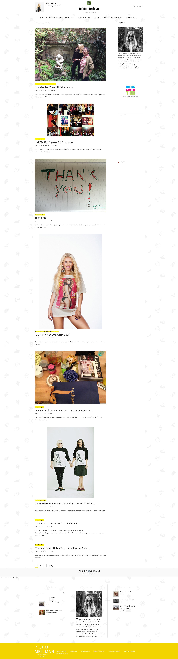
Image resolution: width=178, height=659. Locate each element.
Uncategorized (50, 84)
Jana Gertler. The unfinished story (54, 87)
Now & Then (58, 17)
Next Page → (52, 566)
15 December (44, 506)
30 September (45, 145)
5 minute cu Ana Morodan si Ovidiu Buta (58, 523)
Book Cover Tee (40, 331)
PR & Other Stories (99, 17)
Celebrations (69, 17)
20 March (44, 551)
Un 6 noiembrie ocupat (127, 600)
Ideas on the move (115, 17)
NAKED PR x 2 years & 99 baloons (54, 142)
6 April (43, 526)
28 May (43, 413)
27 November (45, 221)
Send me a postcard (131, 17)
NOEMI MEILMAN (51, 3)
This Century (39, 139)
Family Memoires (45, 17)
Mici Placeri (39, 407)
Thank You (41, 217)
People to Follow (84, 17)
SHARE (53, 90)
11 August (43, 338)
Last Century (39, 84)
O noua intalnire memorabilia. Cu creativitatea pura (64, 410)
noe (37, 90)
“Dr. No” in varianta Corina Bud (52, 334)
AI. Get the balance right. (53, 602)
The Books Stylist (125, 591)
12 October (44, 90)
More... (54, 6)
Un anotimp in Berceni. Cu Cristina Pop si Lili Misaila (65, 503)
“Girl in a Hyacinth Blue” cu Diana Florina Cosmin (63, 548)
